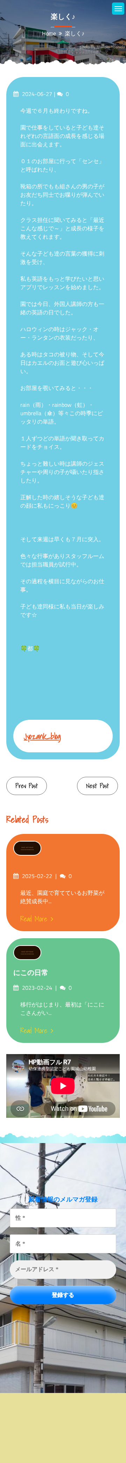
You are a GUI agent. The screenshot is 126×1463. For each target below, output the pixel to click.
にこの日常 (30, 972)
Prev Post (26, 786)
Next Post (97, 786)
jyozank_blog (42, 736)
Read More (33, 919)
